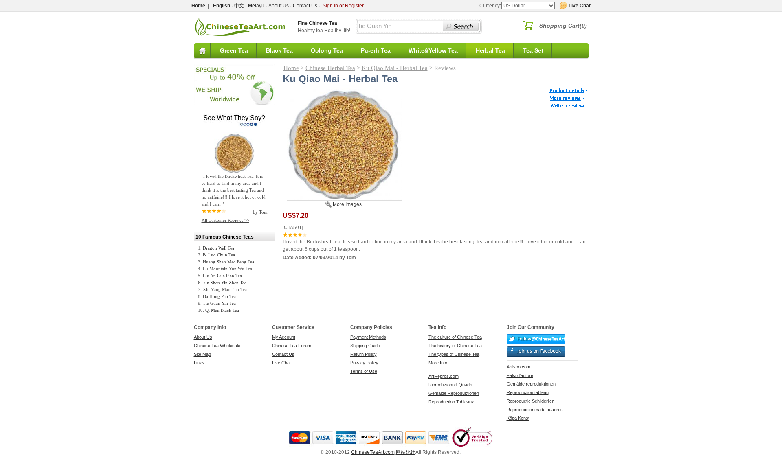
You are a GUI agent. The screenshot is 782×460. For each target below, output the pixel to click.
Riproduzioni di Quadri (450, 384)
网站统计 (405, 452)
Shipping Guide (365, 345)
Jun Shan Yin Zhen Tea (224, 282)
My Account (283, 337)
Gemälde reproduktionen (531, 383)
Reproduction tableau (528, 392)
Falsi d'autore (520, 375)
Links (199, 362)
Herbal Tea (490, 50)
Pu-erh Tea (376, 50)
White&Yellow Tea (433, 50)
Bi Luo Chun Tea (219, 254)
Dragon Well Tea (218, 247)
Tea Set (533, 50)
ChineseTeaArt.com (373, 452)
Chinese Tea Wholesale (217, 345)
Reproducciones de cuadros (535, 409)
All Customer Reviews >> (225, 220)
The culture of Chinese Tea (455, 337)
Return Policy (363, 354)
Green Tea (234, 50)
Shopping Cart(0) (563, 25)
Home (291, 68)
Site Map (202, 354)
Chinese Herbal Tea (330, 68)
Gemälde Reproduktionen (453, 393)
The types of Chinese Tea (453, 354)
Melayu (256, 6)
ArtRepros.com (443, 376)
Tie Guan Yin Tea (219, 303)
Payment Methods (368, 337)
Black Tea (279, 50)
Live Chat (281, 362)
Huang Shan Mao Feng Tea (228, 261)
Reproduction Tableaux (451, 401)
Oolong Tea (327, 50)
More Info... (439, 362)
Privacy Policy (364, 362)
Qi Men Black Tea (222, 310)
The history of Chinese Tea (455, 345)
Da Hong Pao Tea (219, 296)
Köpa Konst (518, 418)
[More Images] (344, 199)
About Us (278, 6)
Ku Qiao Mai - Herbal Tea (395, 68)
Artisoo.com (518, 366)
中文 (239, 6)
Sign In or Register (343, 6)
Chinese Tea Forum (291, 345)
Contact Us (305, 6)
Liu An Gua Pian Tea (222, 275)
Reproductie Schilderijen (530, 401)
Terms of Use (363, 371)
